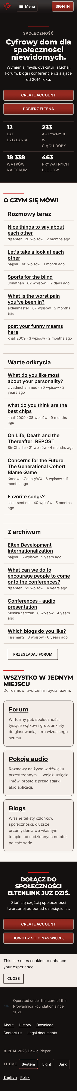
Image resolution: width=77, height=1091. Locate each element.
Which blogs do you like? (37, 631)
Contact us (12, 1033)
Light (46, 1064)
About (8, 1025)
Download (44, 1025)
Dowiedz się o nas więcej (38, 938)
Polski (25, 1077)
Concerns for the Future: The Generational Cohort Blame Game (36, 466)
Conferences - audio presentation (31, 604)
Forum (18, 709)
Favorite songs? (26, 496)
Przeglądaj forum (32, 654)
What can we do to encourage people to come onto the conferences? (39, 576)
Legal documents (42, 1033)
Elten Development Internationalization (30, 548)
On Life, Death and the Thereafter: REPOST (33, 438)
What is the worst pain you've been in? (34, 299)
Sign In (63, 6)
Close (13, 978)
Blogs (17, 808)
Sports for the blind (30, 277)
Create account (38, 95)
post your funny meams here (35, 329)
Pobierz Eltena (38, 109)
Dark (62, 1064)
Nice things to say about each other (36, 230)
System (28, 1064)
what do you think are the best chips (37, 408)
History (25, 1025)
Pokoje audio (28, 758)
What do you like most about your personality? (35, 378)
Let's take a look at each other (36, 255)
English (10, 1077)
